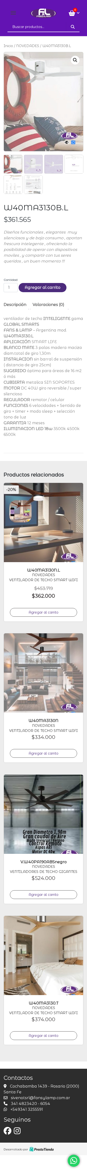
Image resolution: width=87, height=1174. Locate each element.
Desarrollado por (16, 1149)
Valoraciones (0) (48, 304)
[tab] (17, 305)
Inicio (8, 46)
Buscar (73, 27)
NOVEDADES (27, 46)
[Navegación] (13, 13)
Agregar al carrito (42, 287)
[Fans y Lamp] (43, 13)
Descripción (15, 304)
